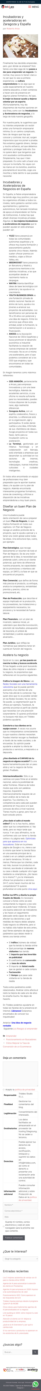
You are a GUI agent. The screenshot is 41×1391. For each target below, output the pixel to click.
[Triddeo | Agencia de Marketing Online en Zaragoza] (7, 7)
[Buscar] (35, 1352)
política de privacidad (25, 1089)
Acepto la (19, 1089)
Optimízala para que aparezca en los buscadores (19, 841)
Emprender (11, 1036)
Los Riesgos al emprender (25, 1029)
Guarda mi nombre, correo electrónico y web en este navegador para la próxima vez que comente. (19, 1226)
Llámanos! (16, 1011)
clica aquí (32, 889)
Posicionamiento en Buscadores (21, 1039)
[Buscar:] (17, 1352)
